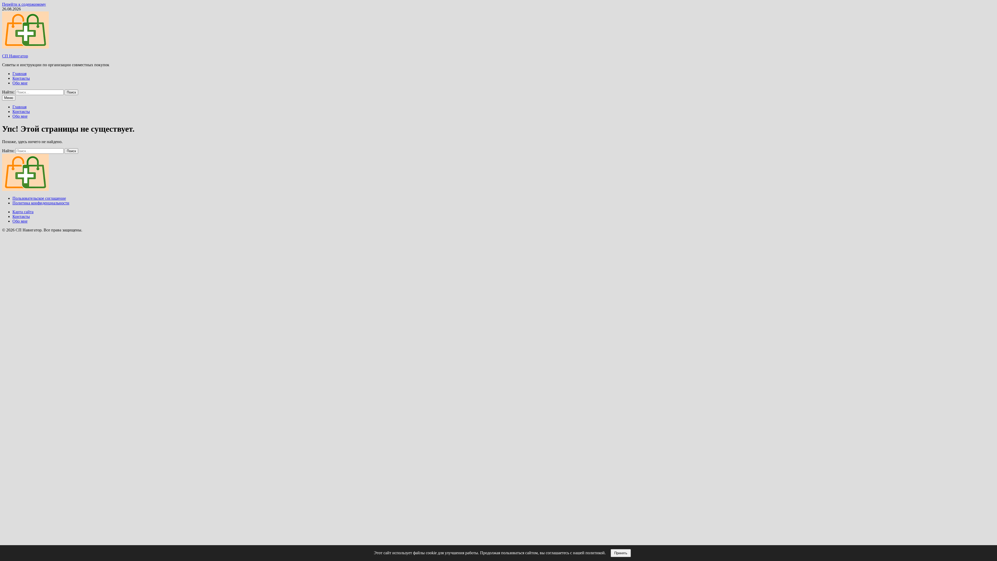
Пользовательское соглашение (39, 198)
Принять (620, 553)
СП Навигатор (15, 56)
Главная (19, 73)
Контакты (21, 78)
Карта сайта (22, 212)
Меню (8, 98)
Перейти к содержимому (24, 4)
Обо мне (20, 83)
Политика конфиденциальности (40, 203)
